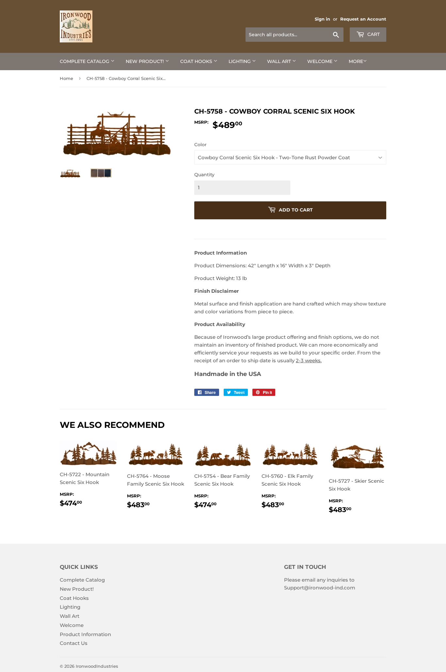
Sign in (322, 19)
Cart (373, 34)
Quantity (204, 175)
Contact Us (74, 643)
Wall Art (279, 61)
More (356, 61)
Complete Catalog (85, 61)
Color (200, 145)
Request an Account (363, 19)
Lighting (240, 61)
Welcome (320, 61)
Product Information (85, 634)
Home (66, 78)
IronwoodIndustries (97, 666)
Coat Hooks (197, 61)
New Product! (145, 61)
